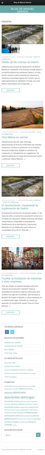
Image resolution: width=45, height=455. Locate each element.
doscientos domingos (19, 397)
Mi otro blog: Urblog (10, 353)
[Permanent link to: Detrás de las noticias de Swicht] (22, 39)
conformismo (8, 389)
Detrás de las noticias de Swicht (20, 62)
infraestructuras (33, 410)
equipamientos (33, 407)
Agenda (15, 386)
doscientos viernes (31, 404)
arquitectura (20, 386)
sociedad (21, 422)
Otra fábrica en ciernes (15, 137)
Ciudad (33, 386)
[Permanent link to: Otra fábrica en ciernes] (22, 114)
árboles (14, 425)
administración (8, 386)
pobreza (36, 415)
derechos (8, 392)
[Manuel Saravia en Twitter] (12, 332)
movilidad (27, 412)
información (25, 410)
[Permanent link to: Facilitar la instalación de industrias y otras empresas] (22, 258)
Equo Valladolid (9, 349)
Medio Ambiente (18, 413)
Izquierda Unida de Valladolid (13, 346)
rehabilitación (29, 419)
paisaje (34, 412)
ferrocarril (7, 410)
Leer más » (10, 90)
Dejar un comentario (10, 202)
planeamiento (28, 416)
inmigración (8, 412)
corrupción (15, 389)
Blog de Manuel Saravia (22, 10)
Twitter (28, 449)
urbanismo (32, 421)
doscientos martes (25, 401)
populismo (14, 419)
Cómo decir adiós (10, 363)
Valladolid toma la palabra (12, 342)
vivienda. (8, 424)
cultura (21, 388)
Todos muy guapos (10, 377)
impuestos (13, 410)
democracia (28, 389)
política (7, 418)
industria (18, 410)
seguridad (37, 419)
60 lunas (29, 57)
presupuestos (22, 419)
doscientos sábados (17, 404)
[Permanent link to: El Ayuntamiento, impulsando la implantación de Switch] (22, 186)
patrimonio (19, 415)
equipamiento (24, 407)
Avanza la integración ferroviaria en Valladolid (18, 370)
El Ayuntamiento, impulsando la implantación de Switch (20, 207)
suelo (26, 422)
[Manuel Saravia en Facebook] (6, 332)
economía (8, 406)
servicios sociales (11, 421)
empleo (16, 407)
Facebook (21, 449)
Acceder (40, 449)
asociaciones (27, 386)
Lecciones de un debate (12, 366)
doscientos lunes (11, 401)
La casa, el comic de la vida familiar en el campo (19, 373)
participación (9, 415)
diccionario (19, 392)
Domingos (37, 200)
